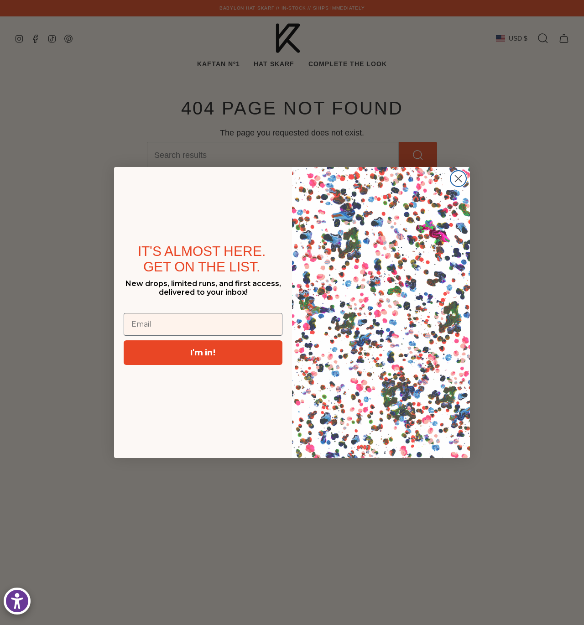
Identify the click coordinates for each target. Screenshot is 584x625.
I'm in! (203, 352)
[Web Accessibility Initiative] (17, 601)
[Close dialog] (458, 179)
